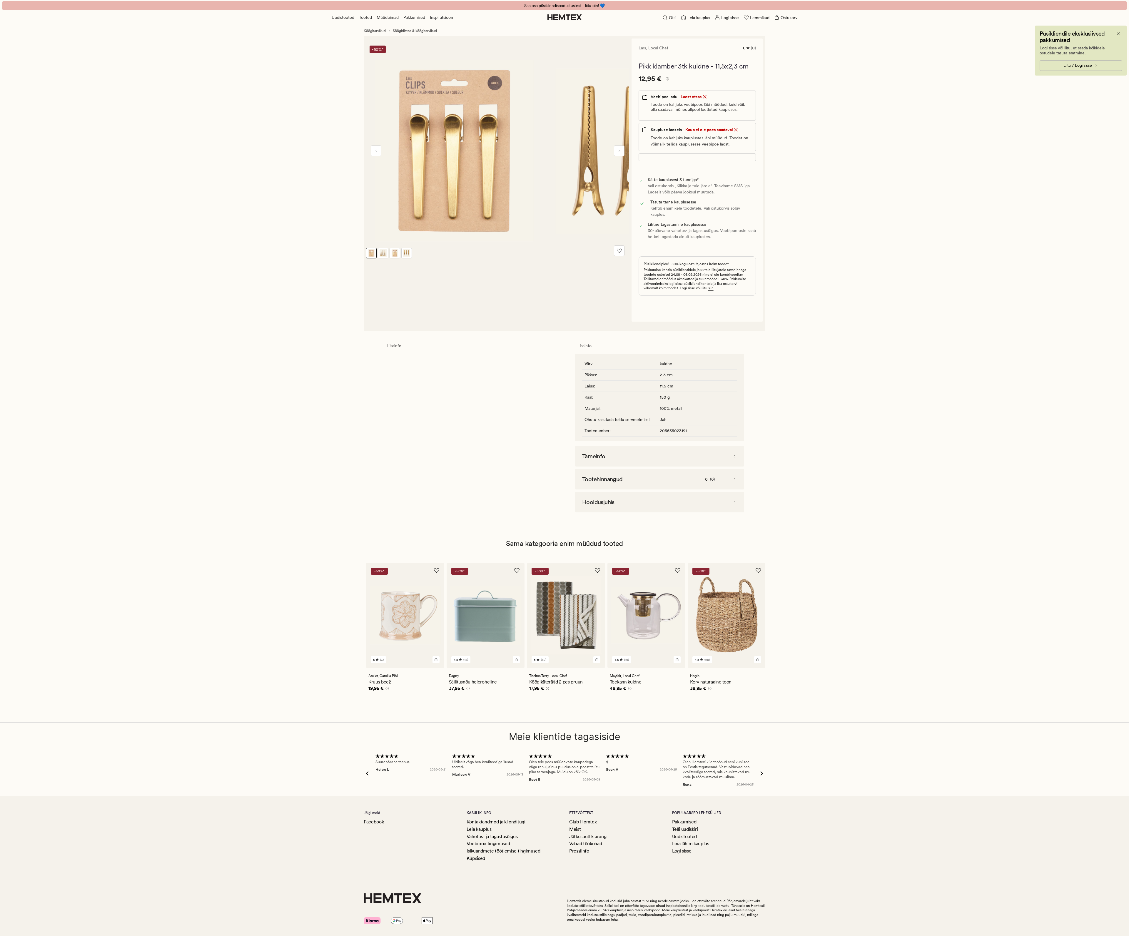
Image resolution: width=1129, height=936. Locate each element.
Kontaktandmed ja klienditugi (496, 822)
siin (711, 288)
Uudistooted (343, 17)
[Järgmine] (619, 151)
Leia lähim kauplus (690, 843)
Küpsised (476, 858)
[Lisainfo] (666, 79)
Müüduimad (388, 17)
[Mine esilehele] (564, 17)
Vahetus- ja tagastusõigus (492, 836)
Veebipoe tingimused (488, 843)
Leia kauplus (479, 829)
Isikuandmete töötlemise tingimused (503, 851)
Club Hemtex (583, 822)
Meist (575, 829)
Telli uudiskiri (685, 829)
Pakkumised (414, 17)
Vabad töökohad (585, 843)
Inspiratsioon (441, 17)
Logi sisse (682, 851)
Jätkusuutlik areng (587, 836)
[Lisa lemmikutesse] (619, 250)
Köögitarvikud (375, 31)
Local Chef (658, 48)
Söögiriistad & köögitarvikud (415, 31)
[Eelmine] (376, 151)
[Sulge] (1118, 33)
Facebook (374, 822)
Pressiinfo (579, 851)
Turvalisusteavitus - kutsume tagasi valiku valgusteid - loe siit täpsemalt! (564, 6)
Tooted (365, 17)
